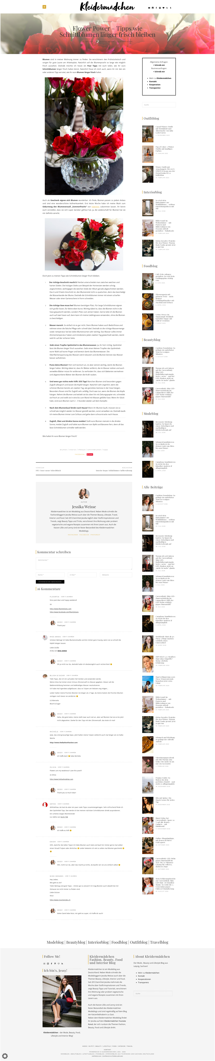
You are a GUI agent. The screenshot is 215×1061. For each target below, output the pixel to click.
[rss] (167, 8)
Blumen (63, 450)
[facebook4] (51, 963)
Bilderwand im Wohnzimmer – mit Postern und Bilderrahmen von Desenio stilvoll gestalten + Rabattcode (165, 226)
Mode (84, 1046)
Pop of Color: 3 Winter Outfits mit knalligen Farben (165, 149)
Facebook (80, 454)
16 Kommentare (125, 41)
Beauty (98, 1046)
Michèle (54, 732)
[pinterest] (160, 8)
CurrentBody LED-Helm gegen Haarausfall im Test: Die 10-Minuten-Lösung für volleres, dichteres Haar (165, 862)
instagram (73, 535)
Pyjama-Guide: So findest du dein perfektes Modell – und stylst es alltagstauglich (165, 781)
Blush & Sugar (57, 675)
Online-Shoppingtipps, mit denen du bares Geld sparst (165, 840)
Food (114, 1046)
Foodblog (119, 942)
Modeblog (55, 942)
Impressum (96, 1056)
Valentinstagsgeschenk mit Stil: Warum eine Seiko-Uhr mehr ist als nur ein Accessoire (165, 760)
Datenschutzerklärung (113, 1056)
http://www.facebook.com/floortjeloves (64, 612)
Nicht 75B (64, 817)
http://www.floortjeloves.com (60, 609)
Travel (130, 1046)
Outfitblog (138, 942)
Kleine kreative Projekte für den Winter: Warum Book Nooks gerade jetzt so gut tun (165, 244)
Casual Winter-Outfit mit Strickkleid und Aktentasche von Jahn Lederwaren (164, 130)
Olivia (53, 767)
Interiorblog (98, 942)
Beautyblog (75, 942)
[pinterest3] (55, 963)
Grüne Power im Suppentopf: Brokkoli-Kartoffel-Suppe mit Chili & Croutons (165, 317)
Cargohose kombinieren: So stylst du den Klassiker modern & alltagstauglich (166, 465)
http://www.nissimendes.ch (60, 900)
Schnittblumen (94, 450)
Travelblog (159, 942)
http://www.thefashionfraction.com (64, 742)
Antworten (120, 597)
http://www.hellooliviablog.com (61, 779)
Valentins (95, 206)
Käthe (53, 804)
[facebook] (156, 8)
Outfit (91, 1046)
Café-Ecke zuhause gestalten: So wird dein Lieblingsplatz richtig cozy (165, 277)
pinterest (95, 535)
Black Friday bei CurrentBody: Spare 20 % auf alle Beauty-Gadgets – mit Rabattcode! (165, 822)
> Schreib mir (159, 65)
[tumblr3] (170, 8)
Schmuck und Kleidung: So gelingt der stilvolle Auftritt (165, 739)
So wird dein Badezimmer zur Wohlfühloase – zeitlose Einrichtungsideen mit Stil (165, 204)
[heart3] (58, 963)
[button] (5, 1056)
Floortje (54, 597)
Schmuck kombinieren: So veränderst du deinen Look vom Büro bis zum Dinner (165, 445)
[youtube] (149, 8)
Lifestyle (82, 450)
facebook (84, 535)
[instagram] (48, 963)
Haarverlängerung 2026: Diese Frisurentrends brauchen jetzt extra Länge (165, 680)
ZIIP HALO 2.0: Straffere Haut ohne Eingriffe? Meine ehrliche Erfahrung (166, 660)
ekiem (53, 842)
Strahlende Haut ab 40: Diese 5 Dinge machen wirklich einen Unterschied (165, 639)
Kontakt (153, 81)
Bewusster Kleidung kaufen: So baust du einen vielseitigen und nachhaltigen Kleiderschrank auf (165, 426)
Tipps (105, 450)
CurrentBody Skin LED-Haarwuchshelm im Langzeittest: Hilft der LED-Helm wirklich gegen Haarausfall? (165, 392)
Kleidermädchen (164, 78)
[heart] (163, 8)
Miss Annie (55, 637)
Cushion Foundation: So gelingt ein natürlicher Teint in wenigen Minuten (165, 351)
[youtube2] (44, 963)
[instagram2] (153, 8)
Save (91, 454)
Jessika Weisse (107, 41)
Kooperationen (144, 979)
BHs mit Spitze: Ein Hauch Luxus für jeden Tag (165, 800)
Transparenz (154, 88)
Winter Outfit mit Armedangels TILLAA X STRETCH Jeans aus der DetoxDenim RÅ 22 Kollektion (165, 171)
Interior (107, 22)
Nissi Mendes (56, 876)
